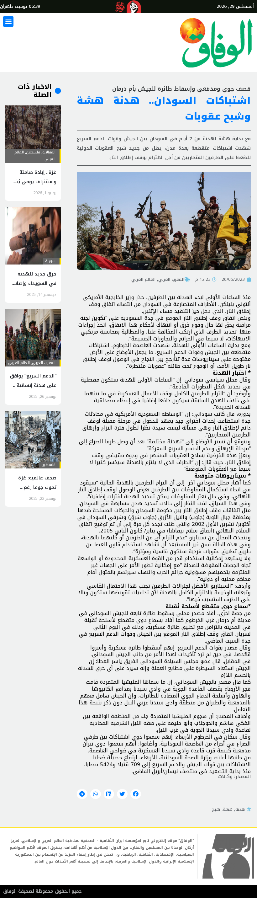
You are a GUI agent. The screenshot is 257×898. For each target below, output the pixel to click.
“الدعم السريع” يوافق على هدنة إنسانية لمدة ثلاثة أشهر (33, 385)
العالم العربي (143, 279)
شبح (216, 809)
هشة (228, 809)
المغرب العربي (171, 279)
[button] (8, 21)
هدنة (240, 809)
